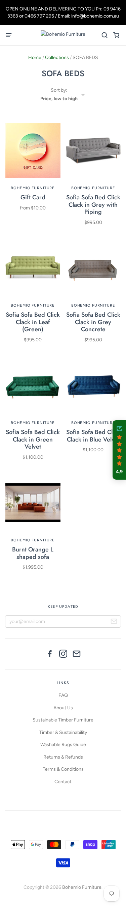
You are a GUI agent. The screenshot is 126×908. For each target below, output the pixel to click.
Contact (63, 782)
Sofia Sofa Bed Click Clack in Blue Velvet (93, 436)
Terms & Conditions (63, 769)
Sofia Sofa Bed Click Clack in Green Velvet (33, 439)
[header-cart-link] (116, 35)
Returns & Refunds (63, 757)
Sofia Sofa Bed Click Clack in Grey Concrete (93, 322)
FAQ (63, 695)
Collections (57, 57)
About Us (63, 708)
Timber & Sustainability (63, 732)
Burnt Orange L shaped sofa (32, 553)
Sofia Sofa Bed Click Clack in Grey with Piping (93, 204)
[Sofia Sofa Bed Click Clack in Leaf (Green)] (32, 267)
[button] (119, 450)
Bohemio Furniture (33, 188)
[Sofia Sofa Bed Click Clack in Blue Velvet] (93, 385)
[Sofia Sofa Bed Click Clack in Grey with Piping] (93, 150)
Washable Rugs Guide (63, 744)
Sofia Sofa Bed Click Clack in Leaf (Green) (33, 322)
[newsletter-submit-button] (114, 622)
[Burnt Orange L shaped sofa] (32, 502)
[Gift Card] (32, 150)
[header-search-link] (104, 35)
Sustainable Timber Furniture (63, 720)
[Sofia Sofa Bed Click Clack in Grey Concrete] (93, 267)
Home (34, 57)
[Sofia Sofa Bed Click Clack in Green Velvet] (32, 385)
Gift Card (32, 197)
